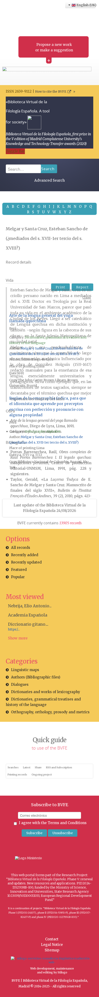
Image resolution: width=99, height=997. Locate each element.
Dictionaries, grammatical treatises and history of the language (43, 702)
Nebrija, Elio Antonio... (30, 605)
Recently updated (26, 562)
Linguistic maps (25, 670)
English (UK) (86, 5)
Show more (18, 638)
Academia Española (27, 615)
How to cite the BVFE (50, 92)
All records (20, 547)
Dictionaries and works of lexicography (45, 692)
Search (48, 168)
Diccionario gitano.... (28, 624)
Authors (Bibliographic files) (35, 677)
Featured (19, 569)
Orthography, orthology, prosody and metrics (50, 712)
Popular (18, 577)
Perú (12, 328)
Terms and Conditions (67, 823)
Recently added (24, 555)
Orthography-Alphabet (42, 431)
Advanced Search (49, 180)
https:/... (14, 629)
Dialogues (20, 684)
